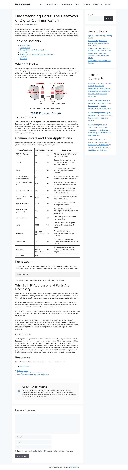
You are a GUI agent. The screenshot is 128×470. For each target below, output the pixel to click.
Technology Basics (22, 371)
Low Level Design (66, 4)
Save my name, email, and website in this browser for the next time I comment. (45, 451)
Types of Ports (25, 48)
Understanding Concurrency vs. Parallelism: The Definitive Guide (99, 132)
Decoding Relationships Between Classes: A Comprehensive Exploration (99, 93)
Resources (23, 59)
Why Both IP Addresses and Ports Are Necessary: (37, 54)
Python (77, 4)
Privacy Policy (97, 4)
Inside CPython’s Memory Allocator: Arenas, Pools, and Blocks (98, 56)
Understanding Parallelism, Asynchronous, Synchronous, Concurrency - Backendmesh (98, 142)
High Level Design (51, 4)
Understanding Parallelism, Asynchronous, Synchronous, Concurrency (98, 43)
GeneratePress (74, 467)
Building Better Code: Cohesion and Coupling (30, 373)
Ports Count (24, 52)
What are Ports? (25, 45)
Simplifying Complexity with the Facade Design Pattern (33, 374)
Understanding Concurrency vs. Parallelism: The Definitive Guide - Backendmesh (100, 103)
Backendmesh (23, 4)
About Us (108, 4)
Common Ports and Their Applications (33, 50)
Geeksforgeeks (25, 366)
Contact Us (86, 4)
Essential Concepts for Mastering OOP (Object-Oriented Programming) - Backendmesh (99, 85)
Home (41, 4)
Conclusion (23, 57)
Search (90, 15)
